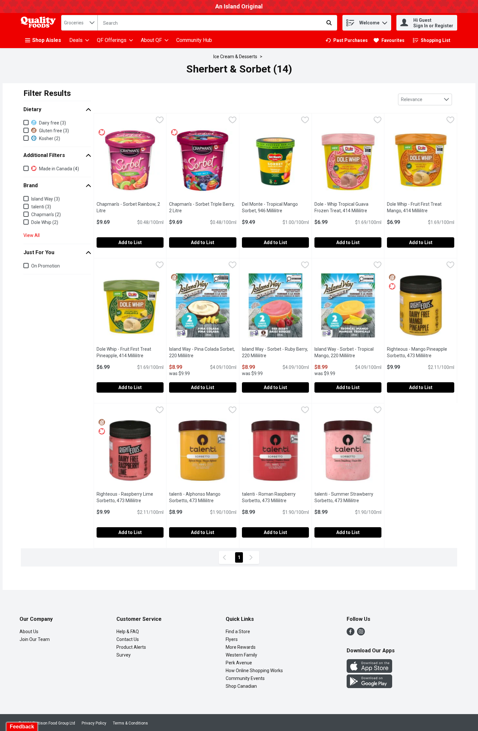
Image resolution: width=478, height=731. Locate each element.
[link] (347, 40)
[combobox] (79, 23)
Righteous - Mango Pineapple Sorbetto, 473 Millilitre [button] (420, 352)
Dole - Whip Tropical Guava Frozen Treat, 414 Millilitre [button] (347, 207)
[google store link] (369, 686)
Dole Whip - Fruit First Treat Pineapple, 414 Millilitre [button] (130, 352)
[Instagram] (361, 634)
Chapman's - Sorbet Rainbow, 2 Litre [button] (128, 207)
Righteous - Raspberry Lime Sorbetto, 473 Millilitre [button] (130, 497)
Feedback (22, 726)
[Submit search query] (329, 23)
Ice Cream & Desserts (235, 56)
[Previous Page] (225, 557)
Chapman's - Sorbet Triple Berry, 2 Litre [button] (201, 207)
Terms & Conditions (130, 723)
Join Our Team (35, 639)
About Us (29, 631)
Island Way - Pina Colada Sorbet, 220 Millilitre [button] (202, 352)
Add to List (130, 242)
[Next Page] (252, 557)
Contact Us (127, 639)
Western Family (241, 655)
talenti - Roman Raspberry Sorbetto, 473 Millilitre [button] (275, 497)
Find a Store (238, 631)
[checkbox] (160, 120)
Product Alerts (131, 647)
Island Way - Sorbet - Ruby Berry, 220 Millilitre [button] (275, 352)
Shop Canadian (241, 686)
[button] (384, 21)
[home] (40, 23)
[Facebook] (350, 634)
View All (31, 235)
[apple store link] (369, 671)
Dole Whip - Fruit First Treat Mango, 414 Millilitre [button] (420, 207)
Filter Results (47, 93)
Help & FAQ (127, 631)
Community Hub (194, 40)
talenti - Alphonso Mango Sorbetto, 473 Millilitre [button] (202, 497)
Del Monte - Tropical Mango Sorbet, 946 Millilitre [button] (275, 207)
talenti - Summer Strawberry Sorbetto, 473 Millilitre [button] (347, 497)
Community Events (245, 678)
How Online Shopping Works (254, 670)
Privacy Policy (94, 723)
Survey (123, 655)
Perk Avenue (239, 662)
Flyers (232, 639)
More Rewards (241, 647)
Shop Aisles (46, 40)
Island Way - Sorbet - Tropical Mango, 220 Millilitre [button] (347, 352)
